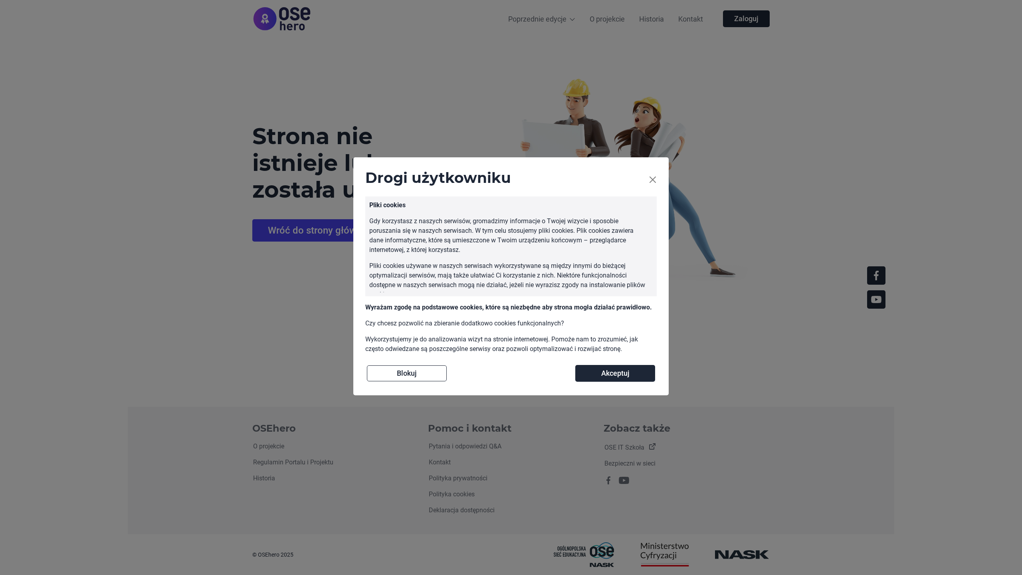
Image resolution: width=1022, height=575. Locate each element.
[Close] (653, 179)
